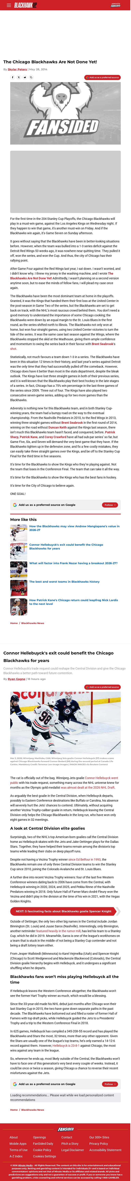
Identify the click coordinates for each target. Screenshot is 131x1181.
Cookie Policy (42, 1150)
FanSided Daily (43, 1143)
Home (14, 623)
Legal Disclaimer (72, 1150)
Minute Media (25, 1165)
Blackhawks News (32, 623)
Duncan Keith (57, 427)
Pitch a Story (69, 1143)
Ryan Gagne (16, 679)
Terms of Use (19, 1150)
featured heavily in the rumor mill (58, 931)
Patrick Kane (29, 437)
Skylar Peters (17, 69)
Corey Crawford (55, 437)
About (14, 1137)
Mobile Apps (18, 1143)
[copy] (31, 77)
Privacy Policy (98, 1143)
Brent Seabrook (102, 344)
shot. (13, 349)
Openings (39, 1137)
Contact (66, 1137)
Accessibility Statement (105, 1150)
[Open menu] (9, 5)
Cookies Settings (44, 1156)
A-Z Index (16, 1156)
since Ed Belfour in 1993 (84, 859)
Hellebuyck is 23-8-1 (66, 1045)
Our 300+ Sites (99, 1137)
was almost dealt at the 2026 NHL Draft (87, 787)
